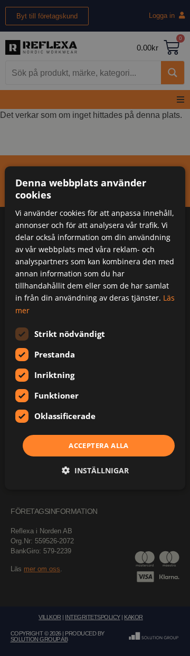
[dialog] (95, 328)
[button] (95, 470)
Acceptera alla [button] (99, 445)
